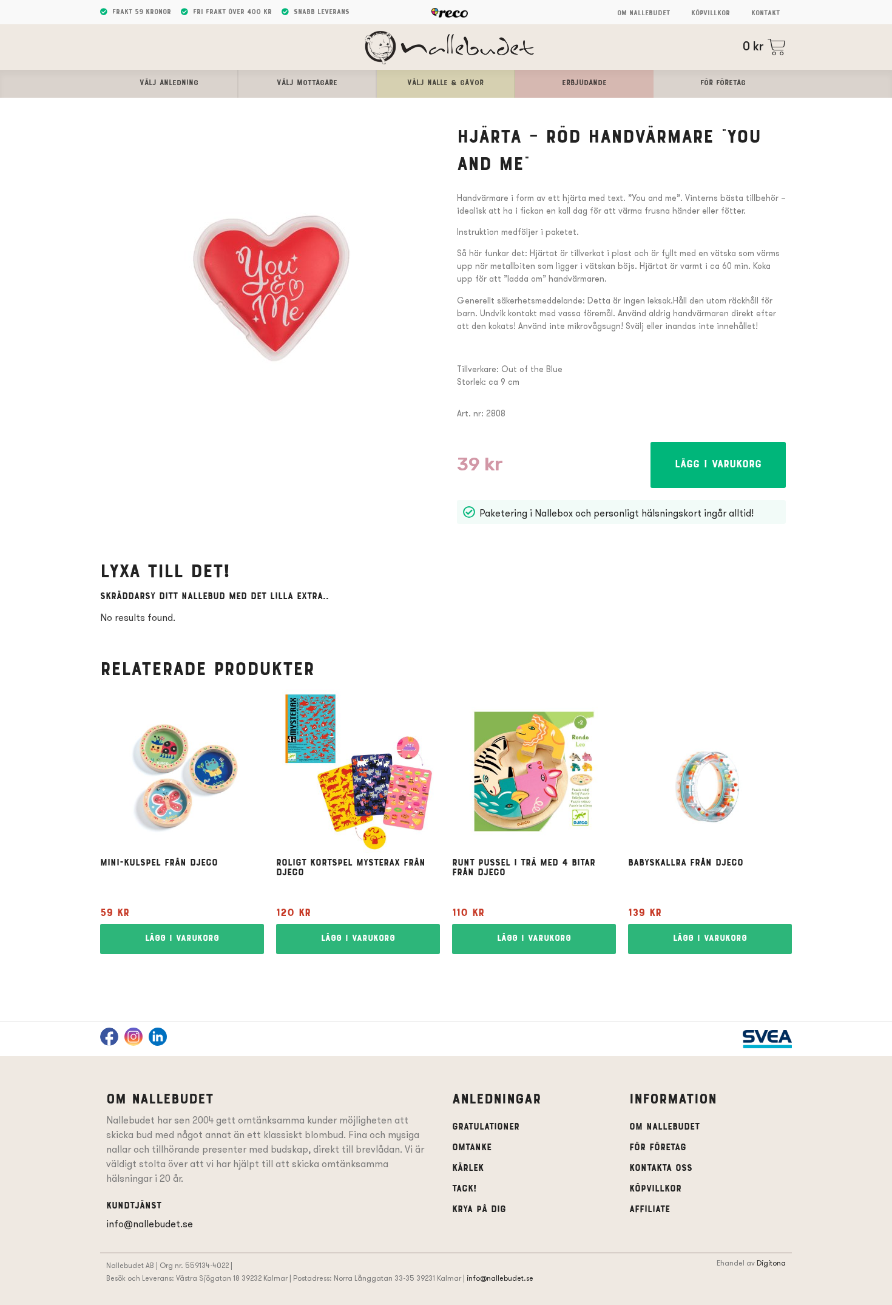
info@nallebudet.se (149, 1224)
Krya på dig (479, 1210)
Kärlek (468, 1168)
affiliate (649, 1210)
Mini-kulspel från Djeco (159, 863)
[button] (718, 465)
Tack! (464, 1189)
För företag (657, 1148)
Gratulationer (485, 1127)
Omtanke (472, 1148)
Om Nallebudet (643, 13)
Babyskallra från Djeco (685, 863)
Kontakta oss (660, 1168)
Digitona (771, 1263)
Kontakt (765, 13)
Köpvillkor (710, 13)
